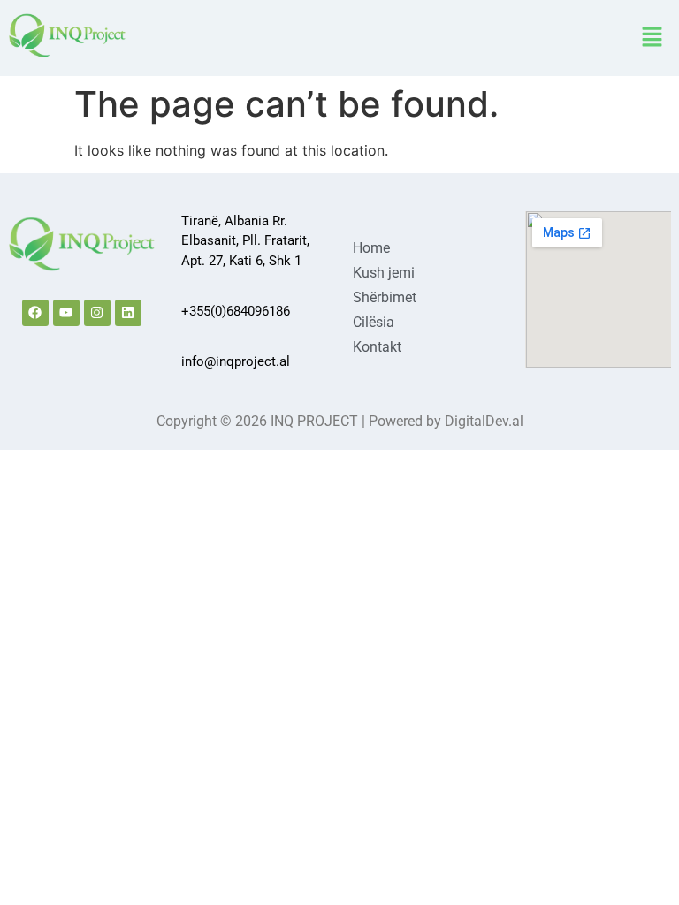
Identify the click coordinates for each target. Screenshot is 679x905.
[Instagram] (97, 313)
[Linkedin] (128, 313)
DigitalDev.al (484, 421)
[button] (652, 38)
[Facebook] (35, 313)
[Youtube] (66, 313)
